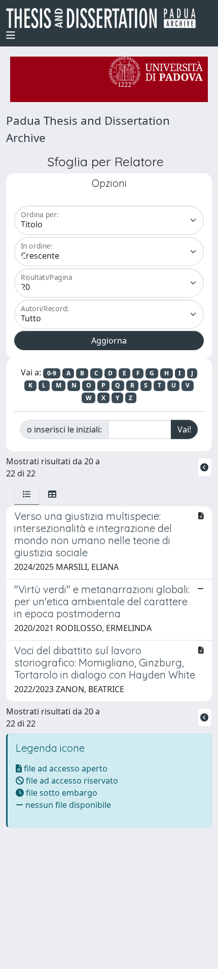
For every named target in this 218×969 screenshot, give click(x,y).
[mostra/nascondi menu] (10, 35)
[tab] (27, 494)
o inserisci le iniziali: (64, 429)
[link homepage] (105, 18)
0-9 (51, 373)
